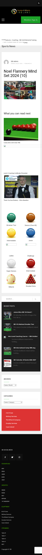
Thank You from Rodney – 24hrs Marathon (16, 200)
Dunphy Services (11, 423)
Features (8, 40)
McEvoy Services (11, 416)
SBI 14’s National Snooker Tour (23, 324)
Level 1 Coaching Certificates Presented (15, 173)
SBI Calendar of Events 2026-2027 (24, 360)
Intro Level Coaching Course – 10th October (23, 336)
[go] (35, 299)
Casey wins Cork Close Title (12, 142)
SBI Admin (14, 61)
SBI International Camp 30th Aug (24, 348)
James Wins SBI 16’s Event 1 (22, 312)
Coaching (15, 40)
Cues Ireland (10, 427)
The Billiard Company (13, 420)
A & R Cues (9, 413)
